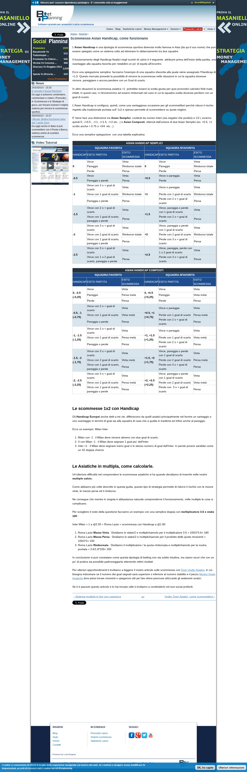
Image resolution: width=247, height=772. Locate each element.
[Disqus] (143, 657)
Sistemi (174, 29)
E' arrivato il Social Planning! (47, 91)
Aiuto (210, 29)
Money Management (155, 29)
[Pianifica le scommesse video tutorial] (50, 184)
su (142, 596)
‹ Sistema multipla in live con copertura (97, 596)
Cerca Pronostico (57, 79)
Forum (56, 741)
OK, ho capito (205, 767)
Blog (117, 29)
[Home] (52, 15)
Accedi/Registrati (203, 2)
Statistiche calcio (132, 29)
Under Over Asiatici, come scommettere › (190, 596)
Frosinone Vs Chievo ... (45, 59)
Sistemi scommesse (101, 737)
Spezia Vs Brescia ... (44, 74)
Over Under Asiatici (192, 569)
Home (110, 29)
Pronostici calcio (99, 733)
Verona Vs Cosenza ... (45, 63)
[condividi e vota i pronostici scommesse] (50, 42)
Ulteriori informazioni (231, 767)
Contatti (57, 744)
